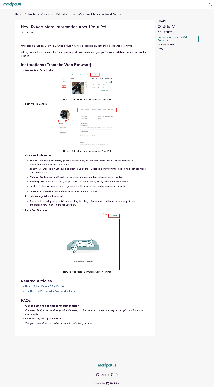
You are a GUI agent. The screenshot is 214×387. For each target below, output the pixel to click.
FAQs (160, 49)
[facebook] (164, 26)
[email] (173, 26)
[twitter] (159, 26)
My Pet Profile (59, 14)
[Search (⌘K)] (210, 4)
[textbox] (85, 187)
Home (18, 14)
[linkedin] (168, 26)
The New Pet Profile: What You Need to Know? (50, 291)
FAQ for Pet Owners (38, 14)
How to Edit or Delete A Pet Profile (44, 286)
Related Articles (166, 45)
